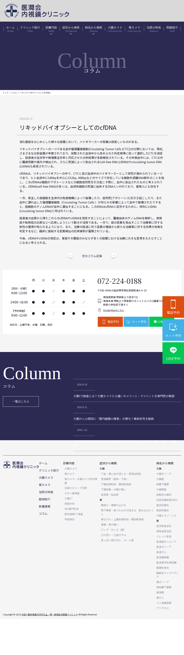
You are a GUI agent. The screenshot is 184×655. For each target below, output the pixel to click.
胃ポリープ (162, 582)
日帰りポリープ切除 (76, 488)
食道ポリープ (163, 547)
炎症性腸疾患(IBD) (167, 500)
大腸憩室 (161, 489)
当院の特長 (46, 492)
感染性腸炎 (162, 510)
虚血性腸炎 (162, 505)
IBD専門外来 (72, 509)
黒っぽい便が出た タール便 (117, 540)
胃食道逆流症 (163, 531)
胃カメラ (44, 485)
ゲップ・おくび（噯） (113, 529)
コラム (14, 92)
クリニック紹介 (49, 470)
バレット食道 (163, 536)
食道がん (161, 552)
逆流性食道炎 (163, 526)
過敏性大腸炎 (163, 494)
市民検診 (70, 519)
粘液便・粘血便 (110, 494)
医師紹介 (44, 499)
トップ (5, 92)
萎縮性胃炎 (162, 567)
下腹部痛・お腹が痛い (113, 489)
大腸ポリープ (163, 473)
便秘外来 (70, 503)
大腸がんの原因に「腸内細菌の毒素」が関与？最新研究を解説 (113, 419)
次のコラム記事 (92, 256)
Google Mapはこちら (113, 310)
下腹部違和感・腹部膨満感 (116, 484)
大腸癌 (160, 479)
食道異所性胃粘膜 (166, 562)
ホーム (43, 463)
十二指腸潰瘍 (163, 603)
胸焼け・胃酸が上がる (113, 505)
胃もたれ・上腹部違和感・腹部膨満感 (122, 519)
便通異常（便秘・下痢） (115, 479)
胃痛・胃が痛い (110, 524)
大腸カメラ (46, 477)
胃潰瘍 (160, 592)
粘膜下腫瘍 (162, 484)
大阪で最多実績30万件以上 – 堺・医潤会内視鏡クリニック (49, 614)
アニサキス (162, 608)
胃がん (160, 597)
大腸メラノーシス (166, 515)
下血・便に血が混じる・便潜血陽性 (121, 473)
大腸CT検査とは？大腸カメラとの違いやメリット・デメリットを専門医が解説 (123, 396)
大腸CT (69, 498)
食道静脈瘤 (162, 557)
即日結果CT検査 (74, 514)
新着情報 (44, 506)
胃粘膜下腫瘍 (163, 587)
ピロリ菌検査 (72, 493)
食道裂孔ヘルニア (166, 541)
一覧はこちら (20, 401)
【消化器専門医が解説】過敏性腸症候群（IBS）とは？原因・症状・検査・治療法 (124, 443)
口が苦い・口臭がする (113, 535)
